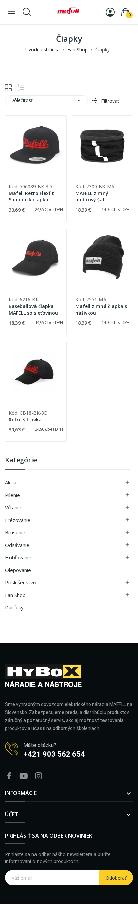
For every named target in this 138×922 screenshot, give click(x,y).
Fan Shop (15, 595)
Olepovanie (18, 570)
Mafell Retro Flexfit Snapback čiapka (31, 196)
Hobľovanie (18, 557)
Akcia (10, 482)
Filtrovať (109, 101)
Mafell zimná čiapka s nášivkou (101, 309)
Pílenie (12, 495)
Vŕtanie (13, 507)
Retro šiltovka (25, 419)
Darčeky (14, 607)
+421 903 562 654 (54, 754)
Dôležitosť (46, 100)
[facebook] (9, 776)
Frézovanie (17, 520)
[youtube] (24, 776)
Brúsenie (15, 532)
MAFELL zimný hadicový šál (91, 196)
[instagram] (38, 776)
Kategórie (21, 460)
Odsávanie (17, 545)
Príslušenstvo (20, 582)
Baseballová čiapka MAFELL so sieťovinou (33, 309)
